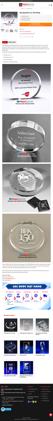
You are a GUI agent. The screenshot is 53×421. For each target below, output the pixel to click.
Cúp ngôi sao (44, 393)
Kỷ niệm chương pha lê (7, 266)
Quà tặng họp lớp (45, 400)
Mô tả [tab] (5, 42)
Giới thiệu (30, 386)
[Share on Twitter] (25, 37)
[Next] (16, 20)
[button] (2, 4)
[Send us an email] (31, 402)
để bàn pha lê (32, 33)
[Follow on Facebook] (29, 402)
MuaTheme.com (35, 419)
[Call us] (33, 402)
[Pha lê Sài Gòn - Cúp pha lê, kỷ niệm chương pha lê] (26, 5)
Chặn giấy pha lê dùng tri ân (26, 333)
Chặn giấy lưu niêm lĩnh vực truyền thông (26, 376)
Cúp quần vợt (44, 396)
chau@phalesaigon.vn (10, 278)
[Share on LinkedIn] (32, 37)
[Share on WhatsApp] (21, 37)
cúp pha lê (39, 266)
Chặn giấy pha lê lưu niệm (10, 375)
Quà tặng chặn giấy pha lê (10, 355)
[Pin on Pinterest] (30, 37)
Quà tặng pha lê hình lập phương (41, 334)
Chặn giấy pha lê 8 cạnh (9, 333)
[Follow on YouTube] (36, 402)
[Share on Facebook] (23, 37)
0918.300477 (8, 280)
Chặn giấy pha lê (25, 33)
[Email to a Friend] (28, 37)
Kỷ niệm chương (45, 389)
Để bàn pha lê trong (40, 355)
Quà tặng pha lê (29, 8)
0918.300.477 (10, 277)
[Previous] (2, 20)
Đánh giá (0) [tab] (12, 42)
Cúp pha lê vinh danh (46, 391)
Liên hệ (30, 393)
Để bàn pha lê (23, 355)
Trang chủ (23, 8)
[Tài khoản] (49, 4)
